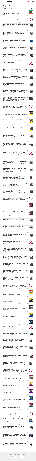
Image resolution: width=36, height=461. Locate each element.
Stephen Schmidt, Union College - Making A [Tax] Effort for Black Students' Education (15, 212)
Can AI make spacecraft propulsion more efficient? (11, 13)
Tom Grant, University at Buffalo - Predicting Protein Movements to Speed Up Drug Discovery (13, 419)
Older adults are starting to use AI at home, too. (11, 301)
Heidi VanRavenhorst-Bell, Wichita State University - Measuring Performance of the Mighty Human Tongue (14, 136)
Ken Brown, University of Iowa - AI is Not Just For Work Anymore (14, 300)
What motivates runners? (7, 392)
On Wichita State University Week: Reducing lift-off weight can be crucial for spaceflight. (15, 123)
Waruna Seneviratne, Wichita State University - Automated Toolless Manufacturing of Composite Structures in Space (15, 120)
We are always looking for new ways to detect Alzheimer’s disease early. (15, 78)
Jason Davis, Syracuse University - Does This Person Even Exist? (14, 48)
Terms (21, 454)
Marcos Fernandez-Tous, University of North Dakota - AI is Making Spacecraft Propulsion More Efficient (14, 11)
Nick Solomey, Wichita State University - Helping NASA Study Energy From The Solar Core (15, 112)
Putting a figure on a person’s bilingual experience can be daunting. (14, 192)
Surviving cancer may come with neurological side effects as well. (13, 378)
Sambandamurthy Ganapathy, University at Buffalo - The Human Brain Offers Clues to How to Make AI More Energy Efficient (14, 435)
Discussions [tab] (10, 8)
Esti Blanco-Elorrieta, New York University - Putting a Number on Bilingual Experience (15, 191)
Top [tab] (7, 8)
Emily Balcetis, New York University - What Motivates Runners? (13, 390)
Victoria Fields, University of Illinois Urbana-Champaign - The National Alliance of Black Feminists (15, 98)
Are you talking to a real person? (8, 49)
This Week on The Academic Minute (10, 17)
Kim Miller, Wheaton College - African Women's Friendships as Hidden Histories (15, 264)
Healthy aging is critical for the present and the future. (12, 272)
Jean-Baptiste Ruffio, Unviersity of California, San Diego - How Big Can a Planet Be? (15, 278)
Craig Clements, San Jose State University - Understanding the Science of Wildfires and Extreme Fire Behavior (15, 340)
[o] (31, 12)
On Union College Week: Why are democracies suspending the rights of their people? (15, 229)
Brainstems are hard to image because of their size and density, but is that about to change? (15, 309)
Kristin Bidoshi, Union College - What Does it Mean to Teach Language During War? (15, 235)
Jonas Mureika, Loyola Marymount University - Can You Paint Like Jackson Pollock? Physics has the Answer (15, 257)
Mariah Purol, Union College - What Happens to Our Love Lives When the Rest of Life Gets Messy (15, 204)
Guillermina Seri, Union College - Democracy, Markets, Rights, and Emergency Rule (15, 227)
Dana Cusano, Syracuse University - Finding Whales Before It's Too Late (15, 25)
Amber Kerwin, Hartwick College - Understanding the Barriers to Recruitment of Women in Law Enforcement (15, 397)
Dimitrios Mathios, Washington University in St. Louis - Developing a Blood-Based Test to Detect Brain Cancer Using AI (15, 405)
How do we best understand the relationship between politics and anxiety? (15, 364)
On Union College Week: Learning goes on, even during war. (13, 236)
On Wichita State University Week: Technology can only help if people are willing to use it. (15, 147)
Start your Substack (15, 456)
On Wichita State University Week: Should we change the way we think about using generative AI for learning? (14, 130)
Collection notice (24, 454)
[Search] (32, 8)
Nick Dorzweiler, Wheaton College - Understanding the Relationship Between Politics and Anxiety (14, 363)
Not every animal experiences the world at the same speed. (12, 348)
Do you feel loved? (6, 322)
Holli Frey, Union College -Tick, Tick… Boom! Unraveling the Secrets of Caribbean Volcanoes (14, 220)
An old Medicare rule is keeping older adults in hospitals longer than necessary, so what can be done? (14, 171)
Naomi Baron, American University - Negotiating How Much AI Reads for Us (15, 356)
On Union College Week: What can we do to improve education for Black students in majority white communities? (15, 215)
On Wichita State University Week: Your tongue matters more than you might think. (14, 138)
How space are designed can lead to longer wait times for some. (13, 42)
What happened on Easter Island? (8, 334)
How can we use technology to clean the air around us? (12, 385)
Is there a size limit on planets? (8, 279)
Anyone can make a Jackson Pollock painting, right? (11, 258)
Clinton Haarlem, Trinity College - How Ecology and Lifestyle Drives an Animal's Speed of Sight (15, 347)
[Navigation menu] (2, 1)
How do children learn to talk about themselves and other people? (14, 178)
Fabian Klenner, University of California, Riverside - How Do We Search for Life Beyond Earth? (15, 314)
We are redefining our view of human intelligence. (11, 185)
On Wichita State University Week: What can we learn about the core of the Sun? (15, 115)
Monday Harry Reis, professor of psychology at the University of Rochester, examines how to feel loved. (15, 328)
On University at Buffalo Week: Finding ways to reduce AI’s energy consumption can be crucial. (14, 438)
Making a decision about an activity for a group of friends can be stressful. (15, 163)
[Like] (4, 15)
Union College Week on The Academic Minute (12, 241)
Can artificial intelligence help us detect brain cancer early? (12, 407)
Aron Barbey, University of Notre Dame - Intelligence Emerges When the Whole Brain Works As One (15, 184)
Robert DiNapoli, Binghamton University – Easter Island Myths (15, 333)
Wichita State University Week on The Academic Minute (14, 152)
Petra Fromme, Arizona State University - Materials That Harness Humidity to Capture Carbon (14, 384)
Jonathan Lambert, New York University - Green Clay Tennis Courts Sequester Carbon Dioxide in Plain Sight (15, 91)
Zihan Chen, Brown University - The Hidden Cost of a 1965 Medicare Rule (14, 169)
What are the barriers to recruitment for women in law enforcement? (14, 399)
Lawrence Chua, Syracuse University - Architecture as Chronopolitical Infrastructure (14, 41)
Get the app (23, 456)
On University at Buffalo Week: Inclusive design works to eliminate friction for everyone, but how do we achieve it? (15, 446)
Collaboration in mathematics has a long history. (11, 85)
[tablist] (8, 8)
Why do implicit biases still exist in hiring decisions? (11, 294)
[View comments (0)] (11, 15)
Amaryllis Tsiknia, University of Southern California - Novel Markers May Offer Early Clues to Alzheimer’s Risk (15, 77)
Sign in (33, 1)
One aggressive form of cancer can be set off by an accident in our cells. (15, 71)
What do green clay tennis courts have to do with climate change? (14, 92)
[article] (18, 13)
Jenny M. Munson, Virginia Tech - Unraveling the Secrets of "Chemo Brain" (15, 377)
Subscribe (29, 1)
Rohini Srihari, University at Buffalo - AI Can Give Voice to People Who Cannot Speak (14, 427)
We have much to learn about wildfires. (9, 341)
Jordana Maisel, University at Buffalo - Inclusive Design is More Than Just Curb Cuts (14, 444)
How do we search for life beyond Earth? (9, 316)
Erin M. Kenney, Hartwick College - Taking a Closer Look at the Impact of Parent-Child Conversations (15, 177)
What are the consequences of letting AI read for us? (11, 357)
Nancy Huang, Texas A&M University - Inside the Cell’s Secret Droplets (15, 70)
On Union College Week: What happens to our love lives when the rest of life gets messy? (15, 207)
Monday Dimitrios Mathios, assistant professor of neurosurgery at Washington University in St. (14, 414)
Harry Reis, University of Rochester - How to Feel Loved (14, 320)
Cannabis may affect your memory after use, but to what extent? (13, 251)
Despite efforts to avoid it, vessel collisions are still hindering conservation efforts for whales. (15, 27)
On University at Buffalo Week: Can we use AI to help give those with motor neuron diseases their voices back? (15, 429)
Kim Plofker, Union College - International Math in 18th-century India (14, 84)
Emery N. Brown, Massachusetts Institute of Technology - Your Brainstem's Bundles (15, 307)
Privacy (18, 454)
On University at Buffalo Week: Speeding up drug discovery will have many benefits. (15, 421)
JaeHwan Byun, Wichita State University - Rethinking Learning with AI (15, 128)
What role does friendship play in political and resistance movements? (14, 265)
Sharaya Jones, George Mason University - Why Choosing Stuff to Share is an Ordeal (14, 162)
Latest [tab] (5, 8)
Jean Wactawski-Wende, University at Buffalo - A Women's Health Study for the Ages (15, 271)
